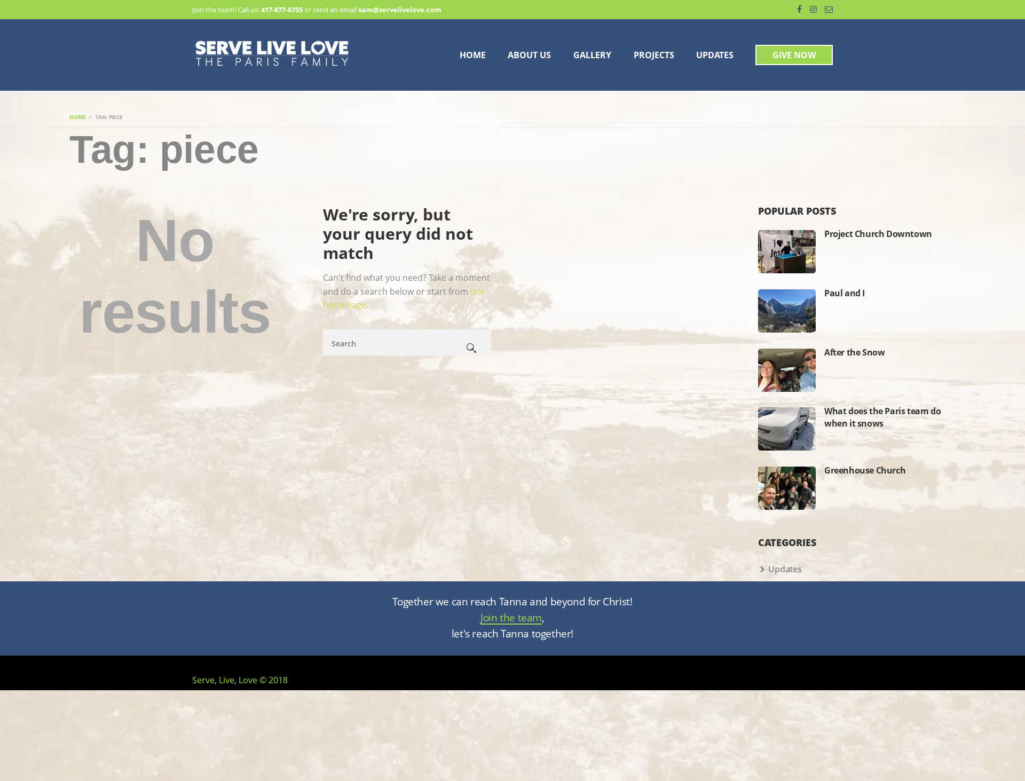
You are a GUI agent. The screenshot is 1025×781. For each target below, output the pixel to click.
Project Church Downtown (878, 234)
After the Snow (854, 352)
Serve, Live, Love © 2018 (240, 680)
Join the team (511, 618)
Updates (785, 569)
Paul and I (844, 293)
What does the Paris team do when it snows (882, 417)
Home (77, 117)
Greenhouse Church (864, 470)
